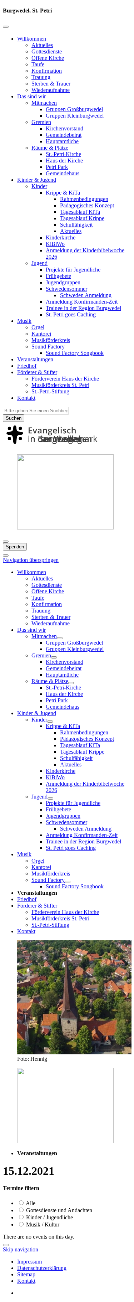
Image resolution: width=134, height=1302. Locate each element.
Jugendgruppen (63, 282)
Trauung (40, 77)
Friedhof (26, 366)
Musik (24, 321)
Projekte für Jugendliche (73, 270)
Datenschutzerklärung (41, 1268)
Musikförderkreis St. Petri (60, 385)
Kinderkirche (60, 237)
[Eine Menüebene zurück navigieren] (6, 27)
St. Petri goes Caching (71, 314)
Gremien (41, 122)
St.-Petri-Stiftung (50, 391)
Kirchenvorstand (64, 128)
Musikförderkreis (50, 340)
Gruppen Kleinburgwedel (75, 116)
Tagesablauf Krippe (82, 218)
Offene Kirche (47, 58)
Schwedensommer (66, 289)
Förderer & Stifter (37, 372)
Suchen (13, 418)
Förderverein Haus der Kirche (65, 379)
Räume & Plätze (49, 148)
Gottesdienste (46, 51)
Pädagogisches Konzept (87, 205)
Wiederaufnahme (50, 90)
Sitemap (26, 1274)
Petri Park (57, 167)
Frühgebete (58, 276)
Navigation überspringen (31, 560)
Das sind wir (31, 96)
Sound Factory (48, 346)
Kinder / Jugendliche (49, 1217)
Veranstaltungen (35, 359)
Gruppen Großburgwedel (74, 109)
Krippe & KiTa (63, 193)
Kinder (39, 186)
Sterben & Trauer (50, 84)
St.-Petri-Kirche (63, 154)
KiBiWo (55, 244)
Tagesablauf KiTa (80, 212)
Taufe (37, 64)
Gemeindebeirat (63, 135)
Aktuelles (42, 45)
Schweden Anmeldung (85, 295)
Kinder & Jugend (36, 180)
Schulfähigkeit (76, 225)
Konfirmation (46, 71)
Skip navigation (20, 1249)
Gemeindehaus (62, 173)
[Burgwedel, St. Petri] (67, 445)
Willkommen (31, 39)
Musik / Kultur (42, 1224)
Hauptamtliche (62, 141)
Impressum (29, 1262)
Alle (30, 1203)
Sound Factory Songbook (75, 353)
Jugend (39, 263)
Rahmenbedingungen (84, 199)
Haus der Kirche (64, 160)
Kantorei (41, 334)
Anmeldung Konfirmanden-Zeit (82, 302)
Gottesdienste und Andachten (58, 1210)
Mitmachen (44, 103)
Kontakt (26, 398)
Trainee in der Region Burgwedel (83, 308)
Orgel (37, 327)
